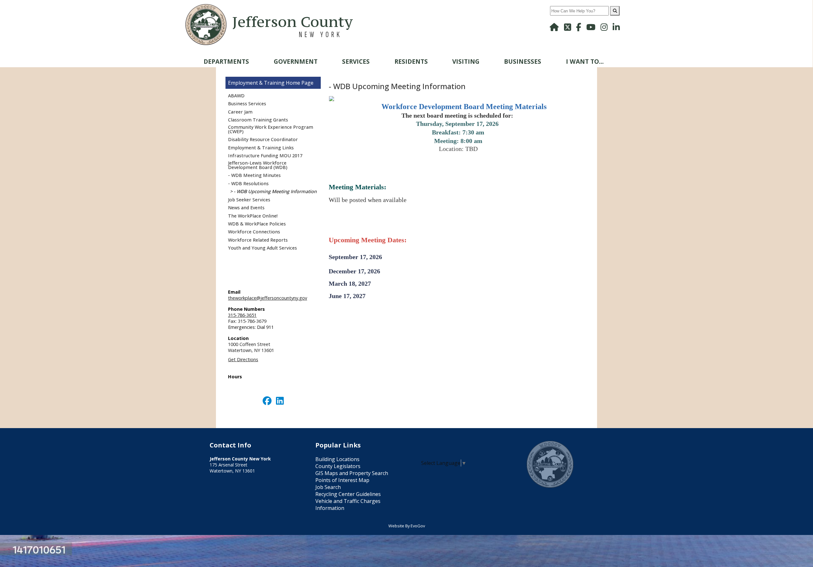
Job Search (328, 487)
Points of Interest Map (342, 480)
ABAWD (236, 96)
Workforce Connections (254, 232)
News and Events (246, 208)
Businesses (522, 61)
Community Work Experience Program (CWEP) (270, 129)
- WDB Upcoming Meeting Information (275, 191)
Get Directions (243, 359)
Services (356, 61)
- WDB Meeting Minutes (254, 175)
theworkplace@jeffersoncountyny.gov (267, 298)
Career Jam (240, 112)
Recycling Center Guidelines (348, 494)
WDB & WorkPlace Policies (257, 224)
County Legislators (337, 466)
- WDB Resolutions (248, 183)
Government (296, 61)
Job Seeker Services (249, 200)
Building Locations (337, 459)
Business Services (247, 104)
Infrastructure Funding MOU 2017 (265, 156)
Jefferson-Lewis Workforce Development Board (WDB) (257, 165)
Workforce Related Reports (258, 240)
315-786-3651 (242, 315)
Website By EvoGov (406, 526)
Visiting (466, 61)
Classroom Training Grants (258, 120)
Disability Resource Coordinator (263, 139)
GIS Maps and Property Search (351, 473)
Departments (226, 61)
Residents (411, 61)
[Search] (615, 11)
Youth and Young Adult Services (262, 248)
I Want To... (585, 61)
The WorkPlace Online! (253, 216)
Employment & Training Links (261, 148)
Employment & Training (256, 82)
